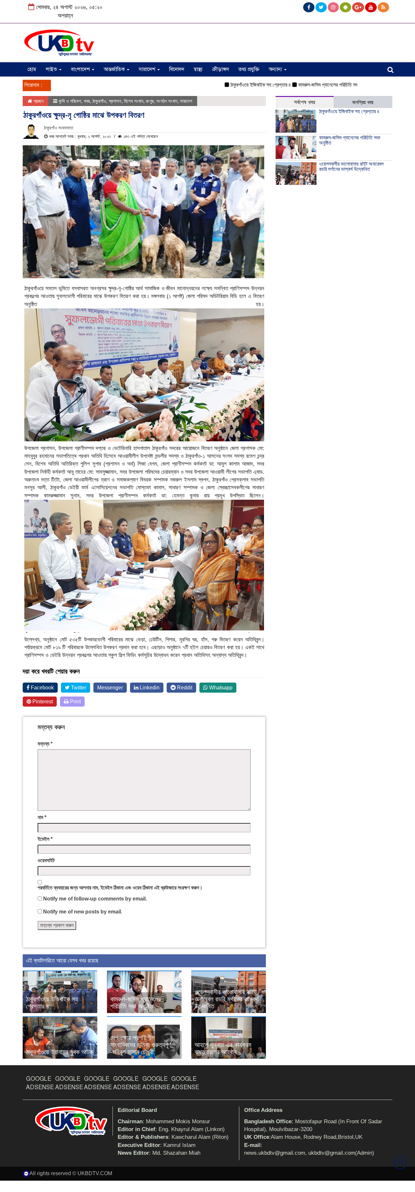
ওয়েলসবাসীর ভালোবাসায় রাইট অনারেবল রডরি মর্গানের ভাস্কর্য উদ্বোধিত (227, 999)
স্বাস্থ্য (198, 69)
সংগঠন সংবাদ (166, 101)
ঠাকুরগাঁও (99, 101)
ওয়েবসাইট (46, 860)
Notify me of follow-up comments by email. (95, 898)
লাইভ (52, 69)
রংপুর (150, 101)
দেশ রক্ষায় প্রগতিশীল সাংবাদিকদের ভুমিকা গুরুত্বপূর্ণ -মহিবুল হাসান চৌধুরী (140, 1044)
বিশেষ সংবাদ (133, 101)
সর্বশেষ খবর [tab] (304, 102)
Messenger (110, 687)
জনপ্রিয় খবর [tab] (362, 102)
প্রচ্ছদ (37, 101)
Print (75, 701)
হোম (31, 69)
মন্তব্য (45, 743)
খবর (87, 101)
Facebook (42, 687)
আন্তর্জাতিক (115, 69)
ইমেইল (45, 839)
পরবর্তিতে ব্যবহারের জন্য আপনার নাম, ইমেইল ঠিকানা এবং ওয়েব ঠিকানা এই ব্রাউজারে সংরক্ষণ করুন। (120, 887)
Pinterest (42, 701)
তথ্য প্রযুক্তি (248, 69)
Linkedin (149, 687)
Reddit (184, 687)
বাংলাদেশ (81, 69)
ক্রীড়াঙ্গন (220, 69)
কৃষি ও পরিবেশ (70, 101)
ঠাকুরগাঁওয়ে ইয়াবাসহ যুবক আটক (59, 1051)
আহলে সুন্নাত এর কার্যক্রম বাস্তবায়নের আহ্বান (223, 1048)
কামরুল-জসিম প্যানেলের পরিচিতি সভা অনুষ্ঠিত (315, 85)
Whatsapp (220, 687)
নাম (42, 817)
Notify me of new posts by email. (82, 911)
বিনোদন (176, 69)
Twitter (78, 687)
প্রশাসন (115, 101)
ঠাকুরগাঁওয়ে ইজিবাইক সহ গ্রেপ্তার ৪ (240, 85)
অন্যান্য (276, 69)
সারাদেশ (148, 69)
